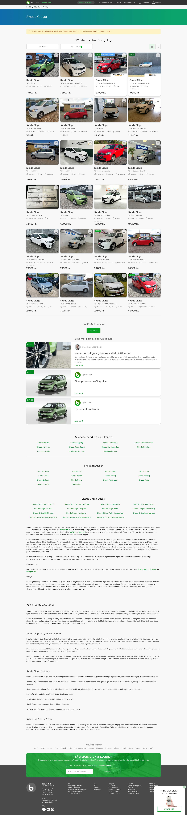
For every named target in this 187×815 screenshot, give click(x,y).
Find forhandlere (74, 793)
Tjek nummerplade (105, 2)
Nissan (91, 748)
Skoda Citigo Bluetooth (110, 504)
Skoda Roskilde (43, 451)
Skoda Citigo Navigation (76, 513)
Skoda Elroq (77, 471)
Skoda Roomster (110, 480)
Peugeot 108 (31, 572)
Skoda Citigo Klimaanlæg (144, 509)
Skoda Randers (143, 447)
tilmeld (107, 771)
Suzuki (124, 748)
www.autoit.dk (47, 802)
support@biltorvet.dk (49, 800)
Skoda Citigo (43, 471)
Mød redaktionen (74, 787)
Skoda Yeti (76, 484)
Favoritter (145, 2)
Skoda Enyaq (110, 471)
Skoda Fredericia (110, 443)
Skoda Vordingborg (76, 451)
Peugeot (99, 748)
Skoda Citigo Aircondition (43, 504)
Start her (169, 809)
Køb (95, 784)
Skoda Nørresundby (110, 447)
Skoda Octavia (43, 480)
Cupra (49, 748)
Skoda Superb (43, 484)
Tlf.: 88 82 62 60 (47, 794)
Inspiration (152, 784)
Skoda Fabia (43, 476)
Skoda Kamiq (76, 476)
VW (151, 748)
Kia (71, 748)
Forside (29, 7)
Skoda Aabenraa (110, 451)
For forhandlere (133, 793)
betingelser (106, 765)
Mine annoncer (114, 791)
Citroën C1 (153, 569)
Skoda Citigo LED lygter (43, 513)
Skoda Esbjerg (77, 443)
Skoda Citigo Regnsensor (144, 513)
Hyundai (64, 748)
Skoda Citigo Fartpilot (76, 509)
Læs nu (78, 365)
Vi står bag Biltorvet (74, 786)
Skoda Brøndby (43, 443)
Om (69, 784)
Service (130, 784)
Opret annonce (85, 2)
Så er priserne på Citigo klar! (91, 381)
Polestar (108, 748)
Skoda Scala (144, 480)
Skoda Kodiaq (144, 476)
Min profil (112, 786)
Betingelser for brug (75, 791)
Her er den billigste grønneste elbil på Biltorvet (103, 353)
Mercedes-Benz (80, 748)
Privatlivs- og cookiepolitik (77, 789)
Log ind (158, 2)
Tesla (131, 748)
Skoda (40, 7)
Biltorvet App (153, 786)
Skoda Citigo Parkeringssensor (110, 513)
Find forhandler (129, 2)
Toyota (137, 748)
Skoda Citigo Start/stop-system (43, 517)
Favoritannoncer (114, 789)
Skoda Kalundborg (77, 447)
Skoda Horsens (43, 447)
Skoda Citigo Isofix (110, 509)
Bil (35, 7)
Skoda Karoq (110, 476)
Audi (36, 748)
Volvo (145, 748)
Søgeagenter (113, 787)
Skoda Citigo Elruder (43, 509)
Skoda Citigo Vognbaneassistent (77, 517)
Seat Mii (82, 532)
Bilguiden (131, 789)
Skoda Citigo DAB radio (144, 504)
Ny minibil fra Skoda (87, 409)
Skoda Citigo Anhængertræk (76, 504)
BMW (42, 748)
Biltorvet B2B (132, 791)
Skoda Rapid (76, 480)
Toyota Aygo (143, 569)
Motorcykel (97, 789)
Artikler (118, 2)
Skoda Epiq (144, 471)
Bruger (111, 784)
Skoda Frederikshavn (144, 443)
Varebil (96, 787)
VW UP (73, 532)
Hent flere (93, 330)
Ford (56, 748)
